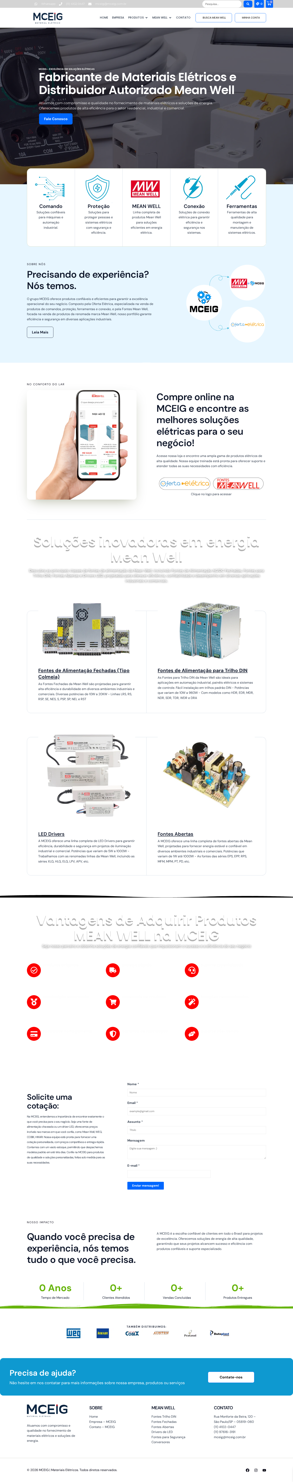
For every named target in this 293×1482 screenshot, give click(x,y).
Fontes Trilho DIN (163, 1416)
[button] (138, 17)
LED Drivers (51, 834)
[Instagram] (256, 1470)
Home (93, 1416)
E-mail (133, 1165)
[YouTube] (264, 1470)
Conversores (160, 1442)
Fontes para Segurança (168, 1437)
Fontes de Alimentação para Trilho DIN (203, 670)
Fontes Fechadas (164, 1422)
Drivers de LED (162, 1432)
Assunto (135, 1122)
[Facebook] (247, 1470)
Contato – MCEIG (102, 1427)
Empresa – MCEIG (102, 1422)
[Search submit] (248, 4)
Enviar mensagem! (145, 1186)
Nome (133, 1084)
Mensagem (136, 1140)
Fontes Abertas (175, 834)
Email (132, 1103)
